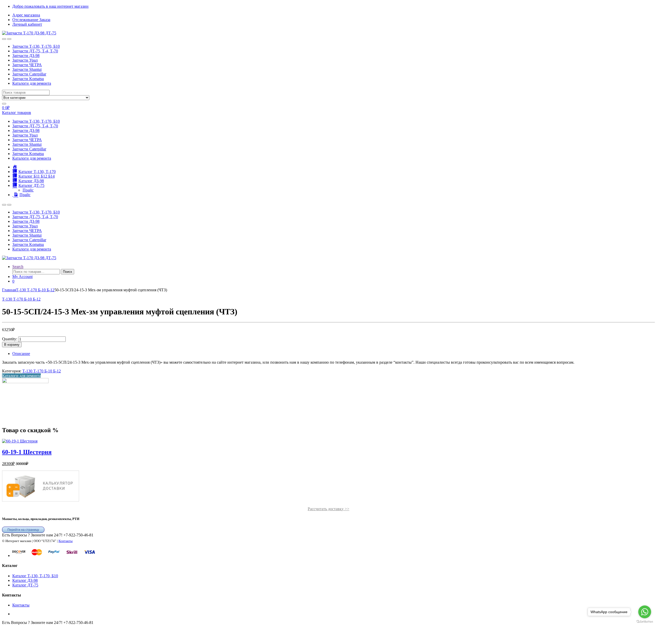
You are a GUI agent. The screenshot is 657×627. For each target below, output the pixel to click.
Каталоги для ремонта (31, 83)
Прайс (28, 190)
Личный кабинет (27, 24)
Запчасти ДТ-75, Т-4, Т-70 (35, 51)
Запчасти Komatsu (28, 78)
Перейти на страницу (23, 530)
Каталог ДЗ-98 (25, 580)
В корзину (12, 344)
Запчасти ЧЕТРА (27, 65)
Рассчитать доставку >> (328, 509)
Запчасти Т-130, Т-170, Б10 (36, 46)
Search (17, 266)
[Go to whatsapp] (644, 611)
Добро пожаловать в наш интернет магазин (50, 6)
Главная (9, 290)
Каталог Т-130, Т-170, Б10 (35, 576)
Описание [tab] (21, 353)
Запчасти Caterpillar (29, 74)
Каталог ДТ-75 (25, 585)
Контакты (66, 541)
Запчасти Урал (25, 60)
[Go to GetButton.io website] (644, 621)
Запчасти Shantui (27, 69)
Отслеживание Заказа (31, 19)
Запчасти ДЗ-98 (26, 55)
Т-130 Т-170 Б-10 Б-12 (35, 290)
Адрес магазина (26, 15)
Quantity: (9, 339)
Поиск (67, 272)
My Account (22, 276)
